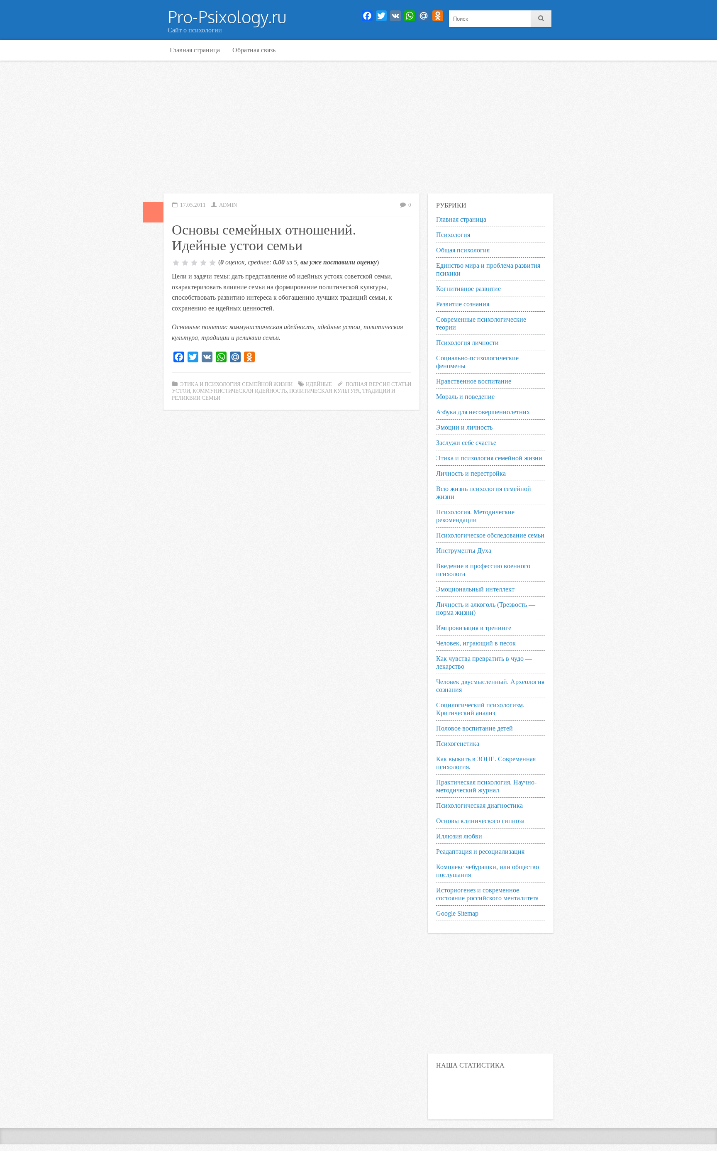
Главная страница (195, 50)
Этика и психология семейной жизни (236, 384)
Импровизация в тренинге (473, 627)
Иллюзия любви (459, 836)
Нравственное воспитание (473, 381)
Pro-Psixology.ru (227, 16)
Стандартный (153, 212)
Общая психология (463, 250)
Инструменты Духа (463, 550)
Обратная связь (254, 50)
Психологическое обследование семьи (490, 535)
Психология (453, 234)
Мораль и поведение (465, 396)
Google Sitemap (457, 913)
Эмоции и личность (464, 427)
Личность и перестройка (471, 473)
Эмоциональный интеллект (475, 589)
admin (228, 205)
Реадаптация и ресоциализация (480, 851)
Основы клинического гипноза (480, 820)
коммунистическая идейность (240, 391)
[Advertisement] (358, 127)
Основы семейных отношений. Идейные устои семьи (264, 236)
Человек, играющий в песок (476, 643)
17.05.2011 (193, 205)
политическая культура (324, 391)
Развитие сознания (462, 304)
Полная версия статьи (378, 384)
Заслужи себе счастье (466, 442)
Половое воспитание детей (474, 728)
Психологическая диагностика (479, 805)
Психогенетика (457, 743)
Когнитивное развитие (468, 288)
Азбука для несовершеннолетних (483, 411)
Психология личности (467, 342)
